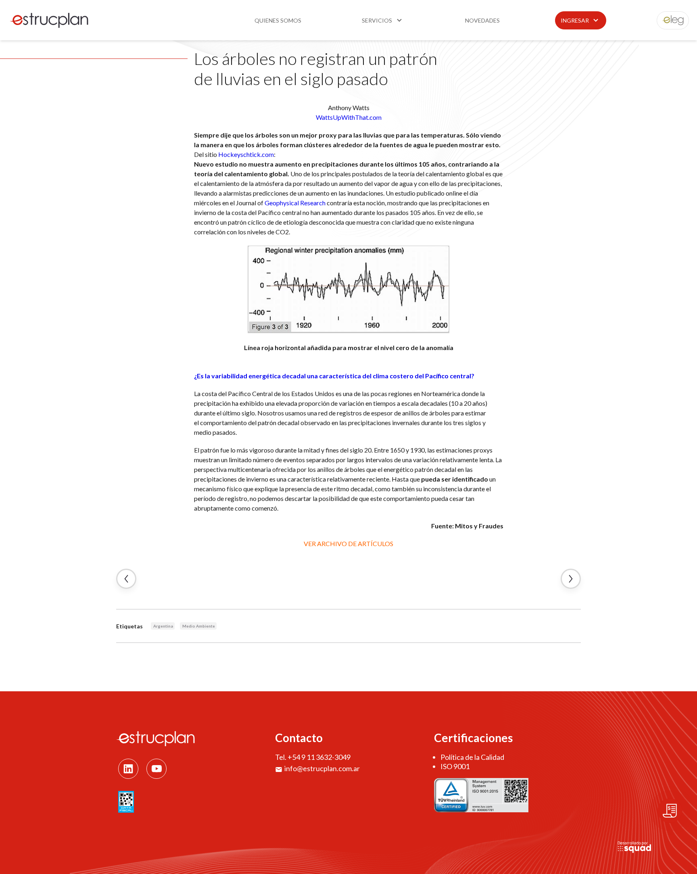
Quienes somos (278, 20)
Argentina (163, 626)
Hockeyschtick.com (246, 154)
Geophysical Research (295, 203)
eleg (668, 20)
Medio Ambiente (198, 626)
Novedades (482, 20)
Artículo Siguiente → (571, 579)
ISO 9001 (455, 766)
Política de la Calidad (472, 757)
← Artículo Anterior (126, 579)
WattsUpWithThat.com (349, 117)
